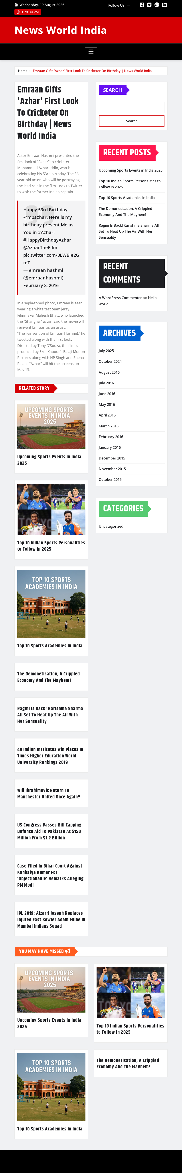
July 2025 (106, 350)
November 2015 (112, 468)
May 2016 (107, 404)
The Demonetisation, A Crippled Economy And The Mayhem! (48, 677)
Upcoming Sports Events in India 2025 (49, 460)
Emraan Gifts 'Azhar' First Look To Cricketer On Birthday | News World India (92, 70)
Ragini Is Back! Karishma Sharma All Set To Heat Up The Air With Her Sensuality (50, 715)
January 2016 (110, 447)
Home (23, 70)
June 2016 (107, 393)
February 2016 (111, 436)
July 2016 (106, 383)
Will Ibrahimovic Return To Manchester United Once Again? (48, 794)
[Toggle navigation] (91, 51)
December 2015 (112, 458)
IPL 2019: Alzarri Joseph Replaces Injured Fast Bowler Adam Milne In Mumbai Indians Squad (51, 920)
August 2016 (109, 372)
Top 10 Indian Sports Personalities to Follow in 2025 (51, 546)
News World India (60, 30)
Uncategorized (111, 526)
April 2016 (107, 415)
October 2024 (110, 361)
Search (112, 89)
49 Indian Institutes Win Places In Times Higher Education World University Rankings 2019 (50, 756)
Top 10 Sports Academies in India (50, 646)
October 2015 (110, 479)
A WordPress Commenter (120, 297)
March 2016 (109, 426)
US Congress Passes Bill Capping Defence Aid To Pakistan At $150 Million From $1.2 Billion (49, 831)
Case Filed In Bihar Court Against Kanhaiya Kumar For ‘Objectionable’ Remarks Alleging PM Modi (50, 875)
